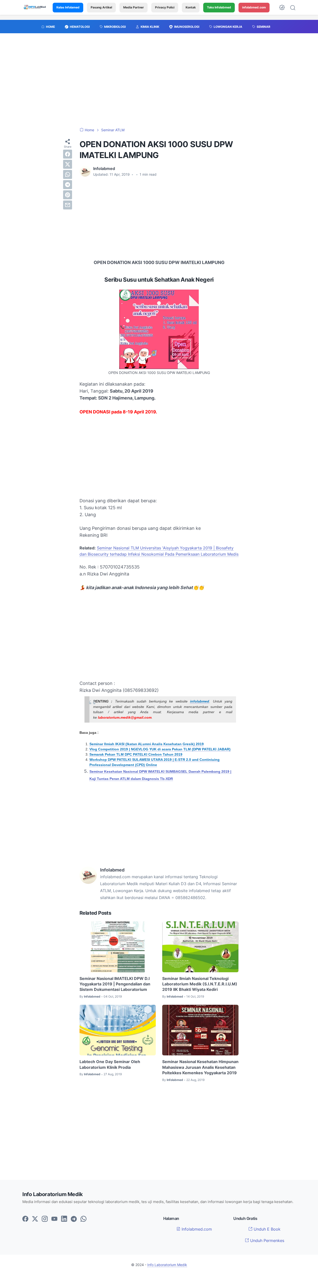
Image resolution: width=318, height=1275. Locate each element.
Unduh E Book (266, 1229)
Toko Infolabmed (219, 7)
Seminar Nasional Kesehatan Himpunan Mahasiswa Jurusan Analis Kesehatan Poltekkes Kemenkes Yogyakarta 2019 (200, 1067)
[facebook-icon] (25, 1219)
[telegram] (67, 184)
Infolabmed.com (196, 1229)
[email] (67, 205)
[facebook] (67, 154)
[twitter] (67, 164)
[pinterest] (67, 194)
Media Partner (133, 7)
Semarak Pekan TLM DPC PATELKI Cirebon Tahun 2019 (135, 754)
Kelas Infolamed (68, 7)
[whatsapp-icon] (83, 1219)
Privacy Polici (164, 7)
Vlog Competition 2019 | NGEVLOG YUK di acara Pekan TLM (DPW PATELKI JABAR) (160, 749)
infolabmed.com (254, 7)
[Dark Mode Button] (282, 7)
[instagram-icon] (45, 1219)
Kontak (191, 7)
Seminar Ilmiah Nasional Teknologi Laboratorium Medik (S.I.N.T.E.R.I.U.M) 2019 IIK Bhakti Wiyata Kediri (199, 984)
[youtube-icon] (54, 1219)
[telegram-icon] (74, 1219)
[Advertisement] (159, 83)
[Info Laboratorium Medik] (35, 7)
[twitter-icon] (35, 1219)
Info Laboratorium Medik (167, 1265)
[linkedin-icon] (64, 1219)
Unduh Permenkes (266, 1240)
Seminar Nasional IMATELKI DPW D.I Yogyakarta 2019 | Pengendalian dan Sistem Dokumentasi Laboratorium (115, 984)
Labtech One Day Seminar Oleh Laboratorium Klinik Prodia (110, 1064)
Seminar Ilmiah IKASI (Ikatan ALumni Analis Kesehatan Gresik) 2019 (146, 744)
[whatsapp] (67, 174)
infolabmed (199, 701)
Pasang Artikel (101, 7)
